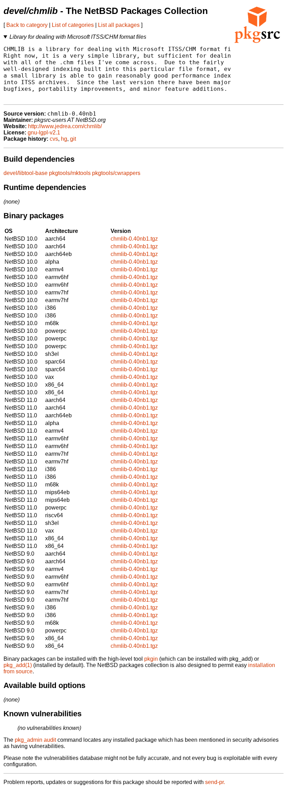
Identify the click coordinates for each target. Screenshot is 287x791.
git (73, 139)
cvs (54, 139)
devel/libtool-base (26, 173)
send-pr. (215, 782)
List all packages (119, 25)
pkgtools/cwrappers (116, 173)
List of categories (73, 25)
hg (64, 139)
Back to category (27, 25)
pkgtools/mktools (70, 173)
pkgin (151, 659)
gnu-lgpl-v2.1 (44, 133)
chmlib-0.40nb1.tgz (134, 239)
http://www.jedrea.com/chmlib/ (65, 126)
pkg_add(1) (18, 665)
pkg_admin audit (35, 740)
